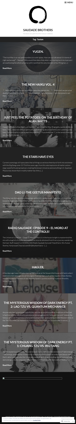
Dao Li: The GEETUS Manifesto (38, 192)
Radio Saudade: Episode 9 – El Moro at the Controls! (38, 229)
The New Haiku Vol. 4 (38, 84)
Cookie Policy (37, 420)
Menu (70, 2)
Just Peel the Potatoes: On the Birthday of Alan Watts (38, 119)
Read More (7, 68)
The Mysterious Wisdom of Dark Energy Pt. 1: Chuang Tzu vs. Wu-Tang (38, 344)
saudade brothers (38, 30)
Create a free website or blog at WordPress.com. (24, 417)
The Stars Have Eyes (38, 156)
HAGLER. (38, 267)
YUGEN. (38, 51)
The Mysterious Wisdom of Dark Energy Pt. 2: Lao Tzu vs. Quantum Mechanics (38, 304)
